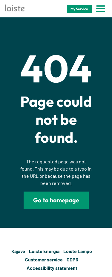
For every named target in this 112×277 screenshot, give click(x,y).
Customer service (44, 259)
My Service (79, 9)
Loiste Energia (44, 251)
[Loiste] (14, 8)
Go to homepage (56, 200)
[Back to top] (103, 259)
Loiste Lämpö (77, 251)
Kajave (18, 251)
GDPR (73, 259)
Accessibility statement (52, 268)
